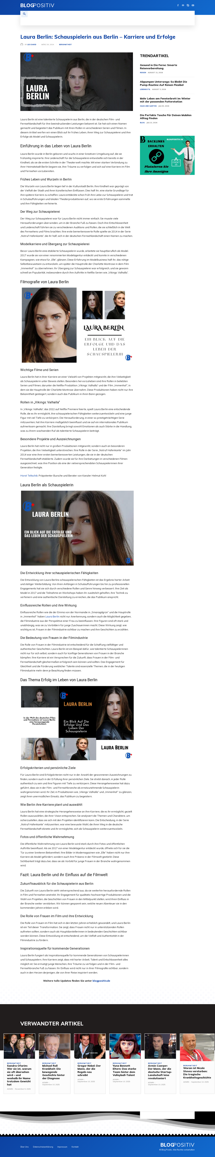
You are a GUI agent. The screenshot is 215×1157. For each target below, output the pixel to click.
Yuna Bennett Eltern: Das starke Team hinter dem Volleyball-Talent (124, 1070)
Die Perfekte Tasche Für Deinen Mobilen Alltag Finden (165, 116)
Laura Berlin (52, 616)
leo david (31, 44)
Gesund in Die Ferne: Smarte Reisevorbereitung (158, 66)
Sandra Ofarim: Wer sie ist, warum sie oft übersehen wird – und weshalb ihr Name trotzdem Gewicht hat (19, 1075)
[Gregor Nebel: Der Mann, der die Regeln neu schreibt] (89, 1046)
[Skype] (188, 5)
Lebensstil (145, 89)
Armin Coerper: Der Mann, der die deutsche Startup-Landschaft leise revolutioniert (160, 1072)
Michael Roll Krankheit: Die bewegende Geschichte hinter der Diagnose (53, 1072)
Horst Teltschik (29, 475)
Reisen (143, 73)
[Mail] (183, 5)
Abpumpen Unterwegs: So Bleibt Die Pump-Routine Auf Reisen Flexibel (163, 83)
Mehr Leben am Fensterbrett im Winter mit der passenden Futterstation (165, 100)
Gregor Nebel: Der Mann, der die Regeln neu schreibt (89, 1070)
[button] (24, 14)
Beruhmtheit (65, 44)
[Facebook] (178, 5)
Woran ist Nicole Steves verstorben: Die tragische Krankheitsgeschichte (197, 1072)
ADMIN (10, 1089)
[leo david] (22, 44)
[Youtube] (193, 5)
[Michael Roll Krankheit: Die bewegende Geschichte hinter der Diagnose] (54, 1046)
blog (142, 123)
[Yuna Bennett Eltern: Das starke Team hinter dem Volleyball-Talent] (125, 1046)
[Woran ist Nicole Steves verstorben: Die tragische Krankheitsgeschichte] (197, 1047)
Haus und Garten (148, 106)
